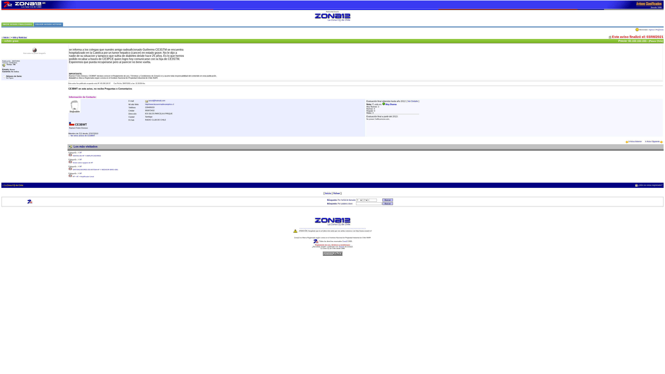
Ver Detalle (413, 101)
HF (80, 153)
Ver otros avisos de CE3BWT (82, 136)
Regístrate (660, 30)
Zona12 (345, 241)
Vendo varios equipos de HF (83, 163)
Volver (336, 193)
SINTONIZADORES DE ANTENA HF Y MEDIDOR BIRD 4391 (95, 170)
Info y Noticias (20, 37)
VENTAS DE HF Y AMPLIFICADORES (87, 156)
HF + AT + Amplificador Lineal (83, 176)
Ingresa (651, 30)
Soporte (341, 247)
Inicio (6, 37)
